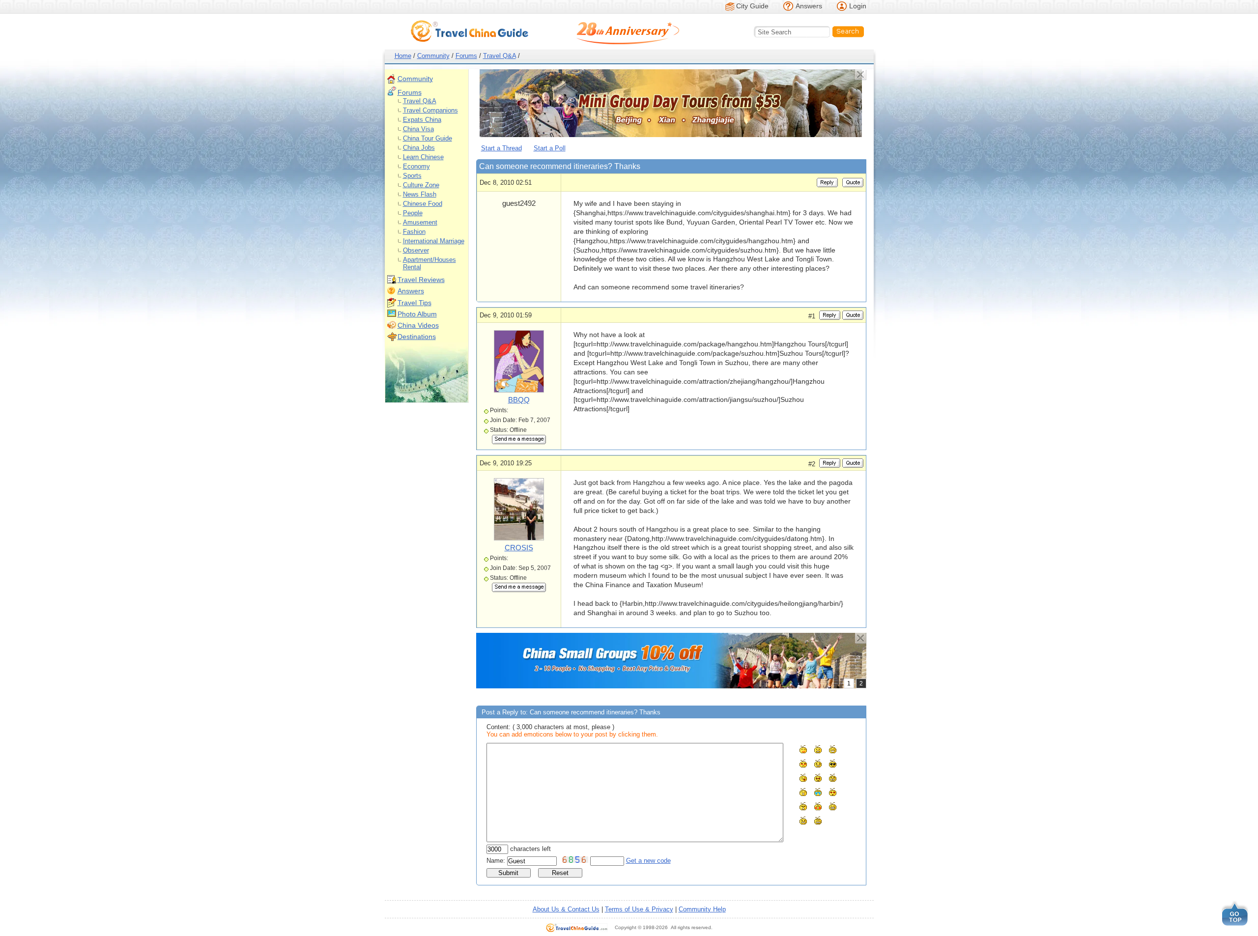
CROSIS (519, 547)
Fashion (414, 231)
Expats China (422, 119)
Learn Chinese (423, 157)
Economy (416, 166)
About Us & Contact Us (566, 909)
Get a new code (648, 860)
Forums (466, 55)
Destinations (417, 336)
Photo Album (417, 314)
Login (857, 6)
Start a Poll (550, 148)
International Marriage (433, 241)
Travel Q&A (499, 55)
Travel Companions (430, 110)
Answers (809, 6)
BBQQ (519, 400)
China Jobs (419, 147)
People (413, 213)
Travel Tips (414, 303)
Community (433, 55)
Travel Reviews (421, 280)
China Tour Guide (427, 138)
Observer (416, 250)
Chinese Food (422, 203)
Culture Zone (421, 185)
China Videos (418, 325)
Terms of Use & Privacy (639, 909)
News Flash (419, 194)
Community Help (702, 909)
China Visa (418, 129)
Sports (412, 175)
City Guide (752, 6)
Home (403, 55)
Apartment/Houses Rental (429, 263)
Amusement (420, 222)
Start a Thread (501, 148)
